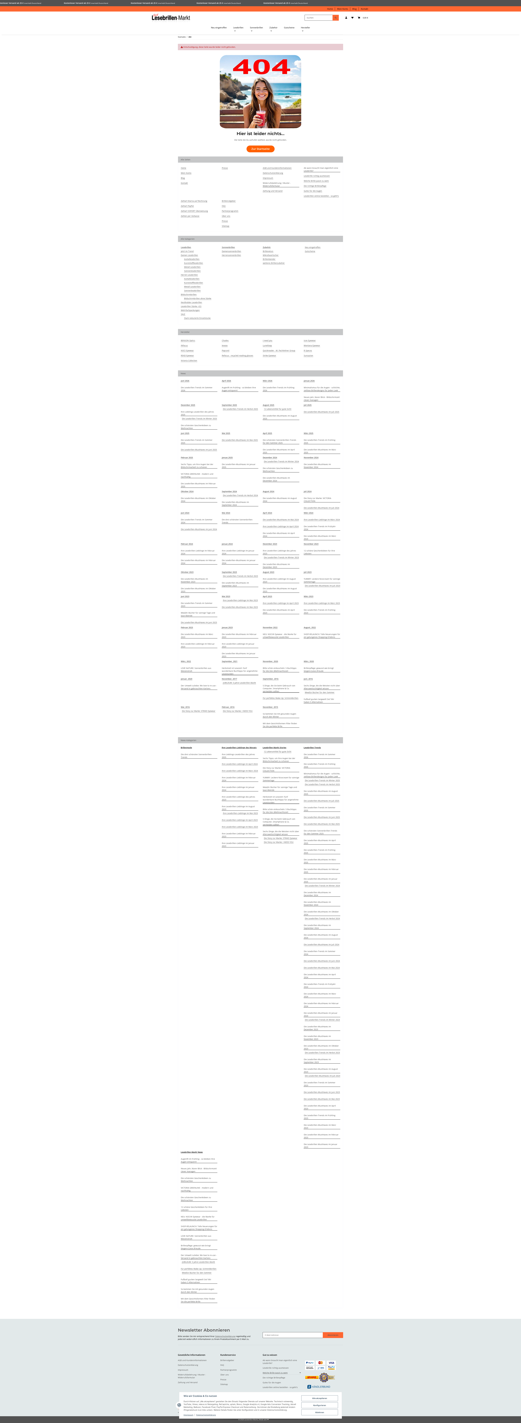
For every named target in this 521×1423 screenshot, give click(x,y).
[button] (346, 18)
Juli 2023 (308, 572)
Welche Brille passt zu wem (316, 181)
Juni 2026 (185, 380)
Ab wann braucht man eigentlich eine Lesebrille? (321, 169)
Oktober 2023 (187, 572)
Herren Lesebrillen (189, 275)
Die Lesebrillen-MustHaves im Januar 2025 (238, 465)
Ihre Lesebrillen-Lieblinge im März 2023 (322, 603)
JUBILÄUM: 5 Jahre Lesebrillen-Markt (239, 682)
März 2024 (308, 513)
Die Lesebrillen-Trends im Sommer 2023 (196, 604)
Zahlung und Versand (272, 191)
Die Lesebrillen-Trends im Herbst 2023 (240, 576)
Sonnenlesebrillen (192, 271)
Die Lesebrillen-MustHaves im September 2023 (235, 584)
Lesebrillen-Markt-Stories (274, 747)
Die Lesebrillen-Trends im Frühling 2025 (319, 441)
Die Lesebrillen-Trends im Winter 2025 (199, 418)
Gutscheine (310, 251)
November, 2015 (270, 707)
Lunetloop (267, 345)
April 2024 (267, 513)
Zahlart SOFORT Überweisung (194, 211)
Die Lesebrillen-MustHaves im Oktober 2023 (198, 590)
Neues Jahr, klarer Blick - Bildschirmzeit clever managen (322, 398)
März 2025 (308, 433)
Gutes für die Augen (313, 191)
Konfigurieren (319, 1405)
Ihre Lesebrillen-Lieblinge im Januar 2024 (238, 552)
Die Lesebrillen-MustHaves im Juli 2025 (321, 412)
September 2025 (229, 405)
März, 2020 (309, 661)
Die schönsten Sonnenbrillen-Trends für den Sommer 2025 (279, 441)
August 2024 (268, 491)
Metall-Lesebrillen (192, 267)
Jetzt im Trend (187, 251)
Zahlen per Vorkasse (190, 216)
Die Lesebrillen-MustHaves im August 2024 (280, 499)
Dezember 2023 (270, 544)
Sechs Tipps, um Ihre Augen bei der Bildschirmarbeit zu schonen (197, 465)
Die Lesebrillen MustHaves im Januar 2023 (238, 655)
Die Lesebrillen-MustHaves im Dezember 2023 (276, 565)
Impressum (188, 1415)
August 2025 (268, 405)
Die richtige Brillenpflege (315, 186)
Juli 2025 (308, 405)
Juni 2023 (185, 596)
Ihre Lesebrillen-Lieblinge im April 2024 (281, 526)
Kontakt (364, 8)
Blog (354, 8)
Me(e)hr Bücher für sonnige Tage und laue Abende (198, 614)
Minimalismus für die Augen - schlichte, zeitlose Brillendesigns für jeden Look (322, 389)
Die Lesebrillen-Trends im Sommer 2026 (196, 389)
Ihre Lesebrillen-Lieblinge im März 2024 (322, 519)
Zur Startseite (260, 149)
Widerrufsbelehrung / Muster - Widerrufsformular (277, 184)
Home (330, 8)
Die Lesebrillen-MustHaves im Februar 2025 (198, 485)
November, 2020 (270, 661)
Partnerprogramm (230, 211)
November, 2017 (229, 679)
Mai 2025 (226, 433)
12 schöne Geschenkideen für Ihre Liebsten (319, 552)
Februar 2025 (187, 457)
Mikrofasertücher (271, 255)
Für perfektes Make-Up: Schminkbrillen (280, 698)
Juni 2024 (185, 513)
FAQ (223, 206)
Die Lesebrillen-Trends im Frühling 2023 (319, 611)
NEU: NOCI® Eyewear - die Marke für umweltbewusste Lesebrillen (279, 635)
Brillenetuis (268, 251)
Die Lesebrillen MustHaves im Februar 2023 (239, 635)
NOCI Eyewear (187, 350)
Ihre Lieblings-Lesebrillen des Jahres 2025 (197, 413)
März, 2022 (186, 661)
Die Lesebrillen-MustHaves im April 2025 (279, 451)
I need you (267, 340)
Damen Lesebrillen (189, 255)
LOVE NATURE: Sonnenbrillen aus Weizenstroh (196, 669)
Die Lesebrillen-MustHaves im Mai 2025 (240, 440)
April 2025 (267, 433)
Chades (225, 340)
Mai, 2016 (185, 707)
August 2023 (268, 572)
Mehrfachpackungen (190, 310)
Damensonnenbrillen (231, 251)
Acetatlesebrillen (191, 259)
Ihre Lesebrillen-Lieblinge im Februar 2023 (198, 645)
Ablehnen (319, 1412)
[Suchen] (336, 18)
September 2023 (229, 572)
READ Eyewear (187, 355)
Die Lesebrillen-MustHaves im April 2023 (279, 611)
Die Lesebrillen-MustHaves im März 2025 (320, 451)
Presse (225, 168)
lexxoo (225, 345)
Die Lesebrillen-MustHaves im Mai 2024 (281, 519)
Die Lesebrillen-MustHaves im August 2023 (280, 590)
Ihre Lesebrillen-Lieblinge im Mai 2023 (240, 600)
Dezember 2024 (270, 457)
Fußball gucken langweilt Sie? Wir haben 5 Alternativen (319, 700)
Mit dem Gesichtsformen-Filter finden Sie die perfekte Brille (280, 725)
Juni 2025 (185, 433)
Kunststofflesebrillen (193, 263)
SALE (183, 314)
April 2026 (226, 380)
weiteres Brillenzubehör (274, 263)
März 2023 (308, 596)
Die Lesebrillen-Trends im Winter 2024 (281, 461)
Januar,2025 (227, 457)
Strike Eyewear (269, 355)
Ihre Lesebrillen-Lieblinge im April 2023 (281, 603)
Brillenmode (186, 747)
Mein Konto (342, 8)
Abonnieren (333, 1335)
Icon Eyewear (310, 340)
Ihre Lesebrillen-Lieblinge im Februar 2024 (198, 552)
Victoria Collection (189, 360)
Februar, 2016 (228, 707)
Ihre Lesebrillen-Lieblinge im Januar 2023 (238, 645)
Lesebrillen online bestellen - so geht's (321, 196)
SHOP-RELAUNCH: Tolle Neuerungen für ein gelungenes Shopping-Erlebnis (322, 635)
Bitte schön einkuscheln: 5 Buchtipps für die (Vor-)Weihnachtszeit (279, 669)
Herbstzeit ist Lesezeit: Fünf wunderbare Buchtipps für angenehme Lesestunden (240, 671)
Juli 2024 (308, 491)
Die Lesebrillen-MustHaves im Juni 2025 (199, 449)
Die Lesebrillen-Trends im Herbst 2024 (240, 495)
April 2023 (267, 596)
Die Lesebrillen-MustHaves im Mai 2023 (240, 607)
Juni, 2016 (308, 679)
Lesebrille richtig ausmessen (317, 176)
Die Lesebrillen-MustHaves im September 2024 (235, 503)
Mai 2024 (226, 513)
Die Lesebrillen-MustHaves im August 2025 (280, 417)
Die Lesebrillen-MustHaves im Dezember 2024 (276, 479)
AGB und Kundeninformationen (277, 168)
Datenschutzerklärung (206, 1415)
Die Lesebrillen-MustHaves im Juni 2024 (199, 529)
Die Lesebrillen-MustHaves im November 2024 (317, 465)
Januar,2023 (227, 627)
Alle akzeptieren (319, 1398)
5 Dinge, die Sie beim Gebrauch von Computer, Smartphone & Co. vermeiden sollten (279, 688)
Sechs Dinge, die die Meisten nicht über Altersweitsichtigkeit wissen (322, 687)
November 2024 (311, 457)
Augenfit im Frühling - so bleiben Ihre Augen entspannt (239, 389)
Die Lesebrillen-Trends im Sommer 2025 (196, 441)
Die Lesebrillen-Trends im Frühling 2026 (278, 389)
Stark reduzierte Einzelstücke (197, 318)
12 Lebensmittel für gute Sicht (277, 409)
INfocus (184, 345)
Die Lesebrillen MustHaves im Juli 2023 (322, 585)
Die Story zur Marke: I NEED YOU (237, 711)
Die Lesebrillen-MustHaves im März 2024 (320, 537)
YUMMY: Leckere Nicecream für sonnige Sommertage (322, 580)
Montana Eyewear (312, 345)
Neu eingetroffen (312, 247)
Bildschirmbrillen (189, 294)
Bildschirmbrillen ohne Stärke (197, 298)
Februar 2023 (187, 627)
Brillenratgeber (229, 201)
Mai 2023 (226, 596)
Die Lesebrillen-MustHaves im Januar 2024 (238, 561)
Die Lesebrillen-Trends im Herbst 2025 (240, 409)
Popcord (225, 350)
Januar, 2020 (186, 679)
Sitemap (225, 226)
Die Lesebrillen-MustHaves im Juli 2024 (321, 508)
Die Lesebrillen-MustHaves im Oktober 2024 (198, 499)
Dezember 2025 (188, 405)
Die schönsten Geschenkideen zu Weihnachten (196, 426)
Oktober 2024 (187, 491)
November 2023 (311, 544)
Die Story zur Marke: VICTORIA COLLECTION (317, 499)
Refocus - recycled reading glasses (237, 355)
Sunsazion (308, 355)
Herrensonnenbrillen (231, 255)
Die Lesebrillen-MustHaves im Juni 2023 (199, 622)
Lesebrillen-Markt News (192, 1152)
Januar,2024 (227, 544)
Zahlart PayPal (187, 206)
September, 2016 (270, 679)
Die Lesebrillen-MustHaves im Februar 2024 (198, 561)
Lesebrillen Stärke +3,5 (191, 306)
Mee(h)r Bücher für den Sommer (319, 692)
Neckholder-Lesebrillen (191, 302)
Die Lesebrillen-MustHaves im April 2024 (279, 534)
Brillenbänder (269, 259)
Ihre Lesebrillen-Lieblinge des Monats (239, 747)
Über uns (226, 216)
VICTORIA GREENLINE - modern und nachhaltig (197, 475)
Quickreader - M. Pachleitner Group (279, 350)
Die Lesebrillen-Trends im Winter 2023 (281, 557)
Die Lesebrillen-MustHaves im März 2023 (197, 635)
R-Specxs (308, 350)
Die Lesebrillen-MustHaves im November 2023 (194, 580)
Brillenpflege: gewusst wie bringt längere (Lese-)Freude (319, 669)
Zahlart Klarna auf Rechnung (194, 201)
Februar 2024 (187, 544)
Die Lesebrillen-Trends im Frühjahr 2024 (320, 528)
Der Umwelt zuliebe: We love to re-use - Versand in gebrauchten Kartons (199, 687)
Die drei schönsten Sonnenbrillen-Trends (237, 521)
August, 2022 (310, 627)
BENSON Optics (188, 340)
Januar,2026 (309, 380)
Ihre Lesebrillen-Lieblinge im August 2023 (279, 580)
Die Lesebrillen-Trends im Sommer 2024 (196, 521)
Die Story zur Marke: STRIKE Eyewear (198, 711)
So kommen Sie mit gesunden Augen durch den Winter (279, 715)
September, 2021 (229, 661)
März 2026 (267, 380)
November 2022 (270, 627)
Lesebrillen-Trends (312, 747)
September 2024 (229, 491)
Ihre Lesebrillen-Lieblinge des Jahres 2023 (279, 552)
